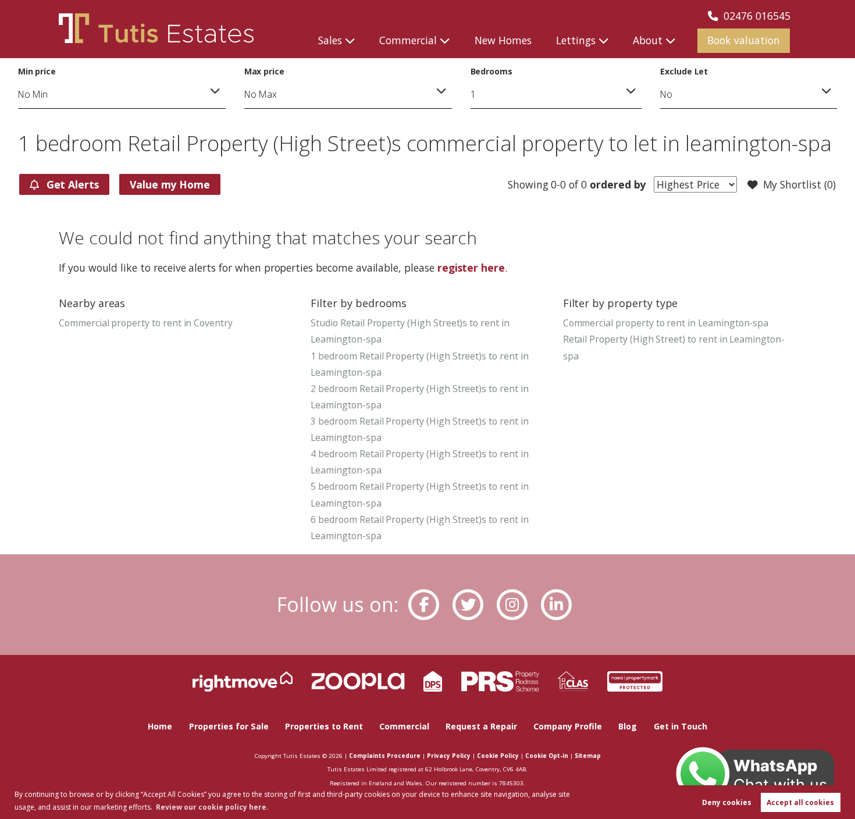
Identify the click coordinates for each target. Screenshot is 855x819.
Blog (627, 726)
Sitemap (588, 756)
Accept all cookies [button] (800, 802)
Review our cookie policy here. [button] (212, 807)
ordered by (616, 184)
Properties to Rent (324, 726)
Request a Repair (481, 726)
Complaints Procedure (385, 756)
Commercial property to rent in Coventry (146, 322)
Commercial (408, 40)
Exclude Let (684, 71)
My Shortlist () (799, 184)
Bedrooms (492, 71)
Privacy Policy (449, 756)
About (647, 40)
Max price (264, 71)
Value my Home (170, 184)
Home (160, 726)
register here (471, 268)
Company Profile (567, 726)
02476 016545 (757, 16)
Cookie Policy (498, 756)
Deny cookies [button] (726, 802)
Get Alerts (71, 184)
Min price (37, 71)
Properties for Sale (229, 726)
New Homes (503, 40)
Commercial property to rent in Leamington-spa (666, 322)
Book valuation (743, 40)
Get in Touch (680, 726)
